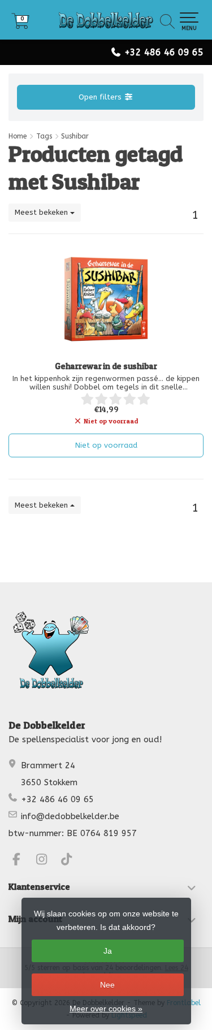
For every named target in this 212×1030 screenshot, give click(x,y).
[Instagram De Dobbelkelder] (46, 861)
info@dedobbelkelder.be (70, 816)
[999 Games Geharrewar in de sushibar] (106, 299)
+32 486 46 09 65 (164, 52)
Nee (107, 984)
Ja (107, 950)
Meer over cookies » (106, 1008)
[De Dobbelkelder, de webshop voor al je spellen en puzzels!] (106, 19)
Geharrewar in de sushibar (106, 366)
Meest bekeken (42, 212)
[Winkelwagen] (20, 25)
